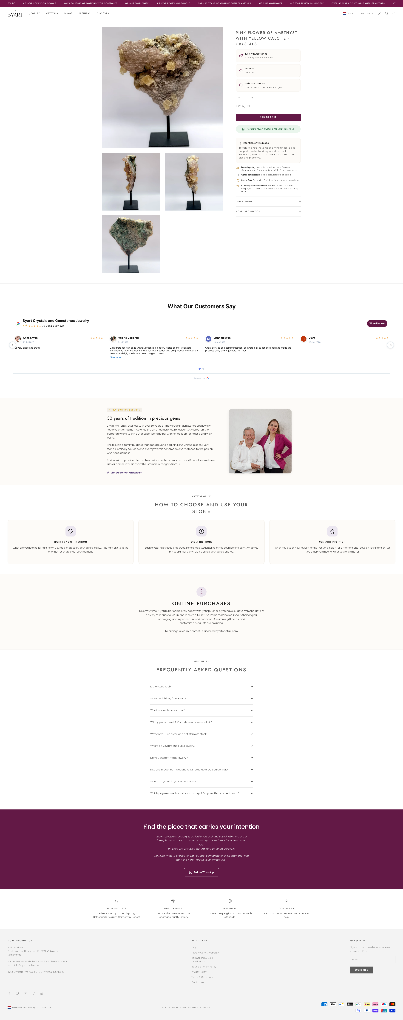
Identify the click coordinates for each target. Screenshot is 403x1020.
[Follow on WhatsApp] (41, 993)
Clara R (313, 337)
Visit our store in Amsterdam (126, 472)
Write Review (377, 323)
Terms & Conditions (202, 977)
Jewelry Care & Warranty (205, 952)
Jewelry (35, 13)
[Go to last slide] (12, 345)
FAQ (193, 947)
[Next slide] (390, 345)
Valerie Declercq (128, 337)
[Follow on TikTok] (33, 993)
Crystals (52, 13)
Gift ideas (230, 908)
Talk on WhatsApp (204, 872)
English (365, 13)
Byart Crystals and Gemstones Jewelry (56, 321)
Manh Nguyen (222, 337)
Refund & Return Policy (203, 966)
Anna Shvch (30, 337)
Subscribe (368, 1006)
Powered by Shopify (201, 1007)
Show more (115, 357)
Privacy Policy (199, 971)
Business (85, 13)
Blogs (68, 13)
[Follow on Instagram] (17, 993)
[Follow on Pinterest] (25, 993)
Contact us (286, 908)
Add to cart (268, 117)
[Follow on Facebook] (9, 993)
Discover (103, 13)
